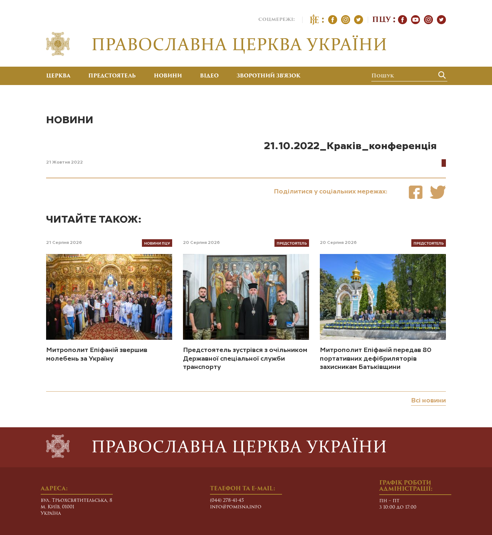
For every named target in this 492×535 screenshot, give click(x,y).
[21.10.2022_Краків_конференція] (415, 192)
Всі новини (428, 400)
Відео (209, 76)
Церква (58, 76)
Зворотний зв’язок (268, 76)
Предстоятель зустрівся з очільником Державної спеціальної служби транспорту (245, 358)
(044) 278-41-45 (227, 500)
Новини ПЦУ (157, 243)
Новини (168, 76)
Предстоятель (112, 76)
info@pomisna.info (235, 507)
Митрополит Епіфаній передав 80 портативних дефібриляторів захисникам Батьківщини (375, 358)
